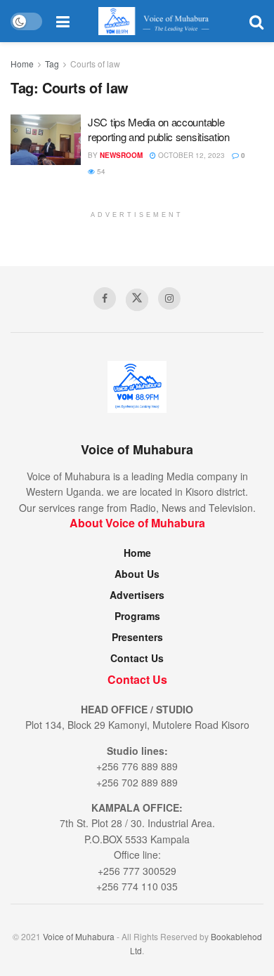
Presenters (137, 637)
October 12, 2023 (190, 155)
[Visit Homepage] (159, 21)
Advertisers (137, 595)
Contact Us (137, 658)
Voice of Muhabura (79, 936)
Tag (52, 64)
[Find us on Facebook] (104, 298)
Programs (137, 616)
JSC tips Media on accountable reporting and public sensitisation (159, 129)
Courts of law (95, 64)
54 (100, 171)
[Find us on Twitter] (137, 300)
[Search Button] (256, 21)
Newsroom (121, 155)
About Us (137, 574)
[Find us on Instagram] (169, 298)
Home (22, 64)
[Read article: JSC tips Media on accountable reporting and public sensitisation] (46, 139)
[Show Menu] (63, 21)
